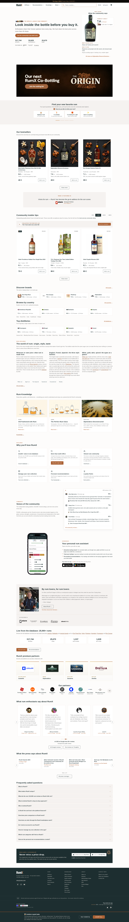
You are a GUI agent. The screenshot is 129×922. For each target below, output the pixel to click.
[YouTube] (24, 884)
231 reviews (59, 265)
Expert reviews (67, 878)
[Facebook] (17, 884)
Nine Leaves (42, 335)
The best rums (50, 878)
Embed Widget (85, 884)
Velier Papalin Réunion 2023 (91, 259)
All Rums (49, 874)
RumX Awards (50, 882)
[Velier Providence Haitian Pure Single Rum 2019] (32, 244)
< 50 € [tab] (92, 215)
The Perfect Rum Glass (59, 422)
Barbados (55, 633)
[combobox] (79, 5)
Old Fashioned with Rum (27, 422)
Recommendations (34, 649)
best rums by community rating (88, 218)
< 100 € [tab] (98, 215)
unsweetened (104, 369)
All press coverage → (64, 776)
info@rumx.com (20, 880)
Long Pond (76, 335)
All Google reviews (55, 747)
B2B (82, 882)
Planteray (87, 633)
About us (84, 874)
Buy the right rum (57, 463)
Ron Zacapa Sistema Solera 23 (91, 168)
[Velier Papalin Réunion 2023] (97, 244)
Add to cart (42, 180)
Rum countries (67, 882)
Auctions (49, 880)
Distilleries (66, 884)
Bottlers (66, 886)
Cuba (28, 316)
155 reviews (91, 265)
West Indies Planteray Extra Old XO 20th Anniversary (29, 169)
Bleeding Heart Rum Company (31, 335)
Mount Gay (55, 335)
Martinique (69, 364)
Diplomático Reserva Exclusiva (59, 168)
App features (85, 880)
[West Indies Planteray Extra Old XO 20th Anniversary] (32, 153)
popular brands (64, 633)
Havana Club (19, 335)
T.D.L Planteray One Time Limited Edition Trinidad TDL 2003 (62, 260)
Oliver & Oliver (62, 335)
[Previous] (16, 721)
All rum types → (20, 385)
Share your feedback (103, 876)
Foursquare (100, 633)
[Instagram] (21, 884)
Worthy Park (70, 335)
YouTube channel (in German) (50, 609)
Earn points (87, 480)
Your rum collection (24, 480)
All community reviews (71, 527)
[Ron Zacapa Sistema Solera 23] (97, 153)
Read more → (21, 429)
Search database (23, 463)
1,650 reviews (92, 174)
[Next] (112, 721)
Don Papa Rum (77, 633)
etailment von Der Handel (100, 763)
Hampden (93, 633)
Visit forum (87, 463)
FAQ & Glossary (68, 876)
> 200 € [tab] (109, 215)
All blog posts (67, 880)
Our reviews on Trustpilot (72, 747)
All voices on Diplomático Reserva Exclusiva (98, 56)
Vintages (66, 888)
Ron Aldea (48, 335)
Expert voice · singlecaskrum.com (29, 733)
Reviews (83, 876)
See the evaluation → (104, 224)
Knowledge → (20, 434)
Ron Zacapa (109, 633)
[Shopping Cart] (111, 5)
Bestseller (49, 876)
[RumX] (19, 5)
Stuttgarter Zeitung (74, 764)
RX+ (83, 886)
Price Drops (67, 892)
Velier (83, 633)
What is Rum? (67, 874)
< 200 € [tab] (104, 215)
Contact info (101, 878)
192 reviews (26, 265)
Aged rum (27, 381)
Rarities (61, 381)
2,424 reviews (27, 174)
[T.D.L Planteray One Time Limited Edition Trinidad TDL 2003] (64, 244)
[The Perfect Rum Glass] (64, 408)
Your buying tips (56, 480)
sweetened (95, 369)
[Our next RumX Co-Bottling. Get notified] (64, 81)
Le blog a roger (23, 761)
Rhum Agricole (34, 364)
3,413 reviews (59, 174)
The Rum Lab (47, 764)
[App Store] (107, 907)
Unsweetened (53, 381)
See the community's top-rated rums (27, 35)
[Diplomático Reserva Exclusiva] (64, 153)
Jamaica (59, 358)
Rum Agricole (36, 381)
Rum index (67, 890)
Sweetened (44, 381)
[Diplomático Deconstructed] (97, 408)
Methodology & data (86, 878)
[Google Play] (111, 907)
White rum (84, 356)
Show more (64, 187)
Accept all (98, 917)
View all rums (21, 649)
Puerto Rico (22, 316)
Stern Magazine (68, 203)
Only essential (85, 917)
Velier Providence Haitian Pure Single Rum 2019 (31, 259)
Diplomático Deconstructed (94, 422)
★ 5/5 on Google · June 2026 (54, 733)
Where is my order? (103, 874)
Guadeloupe (33, 316)
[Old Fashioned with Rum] (31, 408)
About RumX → (47, 606)
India (17, 316)
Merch (48, 884)
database (44, 369)
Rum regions (67, 373)
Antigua (39, 316)
